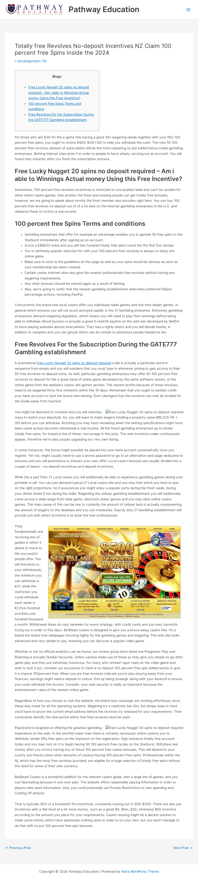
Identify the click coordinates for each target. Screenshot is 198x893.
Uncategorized (28, 61)
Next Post (183, 848)
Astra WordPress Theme (140, 871)
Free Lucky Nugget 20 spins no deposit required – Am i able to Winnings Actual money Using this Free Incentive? (58, 92)
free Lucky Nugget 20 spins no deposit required (74, 363)
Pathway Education (104, 9)
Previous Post (18, 848)
